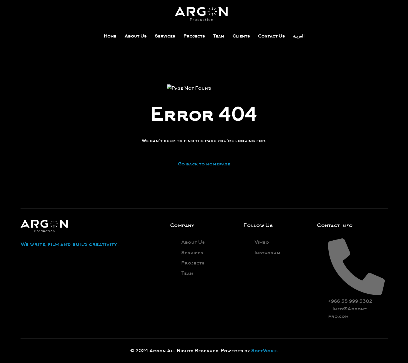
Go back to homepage (204, 164)
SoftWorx (264, 350)
